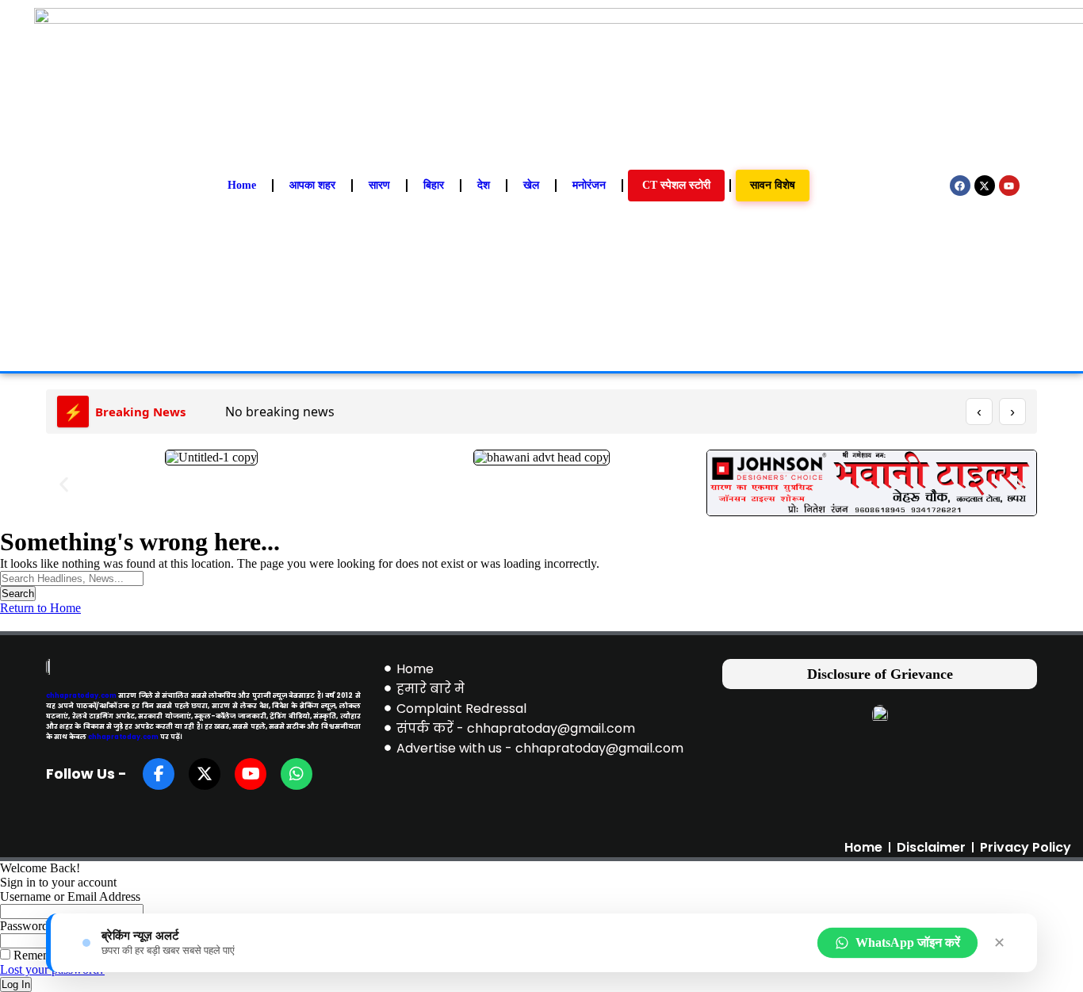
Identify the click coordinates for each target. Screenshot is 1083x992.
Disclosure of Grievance (880, 674)
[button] (64, 484)
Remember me (48, 955)
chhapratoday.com (81, 695)
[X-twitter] (984, 185)
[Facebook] (960, 185)
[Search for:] (72, 577)
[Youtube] (1009, 185)
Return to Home (40, 608)
